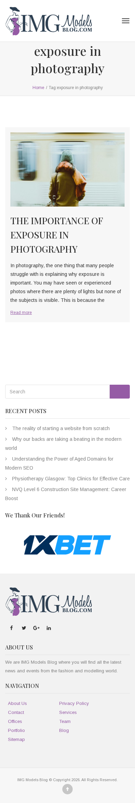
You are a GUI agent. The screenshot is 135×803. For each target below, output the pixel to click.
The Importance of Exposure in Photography (56, 235)
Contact (16, 712)
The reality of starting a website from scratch (61, 428)
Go (120, 391)
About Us (17, 703)
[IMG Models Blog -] (48, 21)
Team (65, 721)
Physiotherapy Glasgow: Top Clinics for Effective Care (71, 478)
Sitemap (16, 739)
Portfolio (16, 730)
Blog (64, 730)
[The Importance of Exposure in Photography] (67, 169)
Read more (21, 312)
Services (68, 712)
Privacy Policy (74, 703)
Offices (15, 721)
